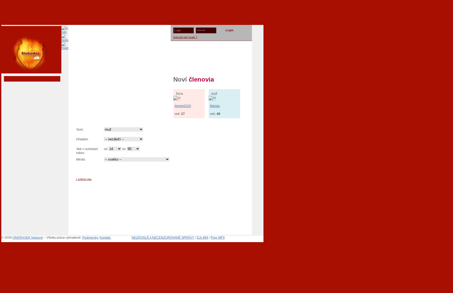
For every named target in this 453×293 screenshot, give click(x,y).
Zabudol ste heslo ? (185, 37)
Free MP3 (218, 237)
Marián (215, 106)
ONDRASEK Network (28, 237)
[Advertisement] (226, 12)
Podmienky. (90, 237)
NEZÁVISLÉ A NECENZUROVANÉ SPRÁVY (163, 237)
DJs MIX (202, 237)
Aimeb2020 (183, 106)
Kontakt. (105, 237)
